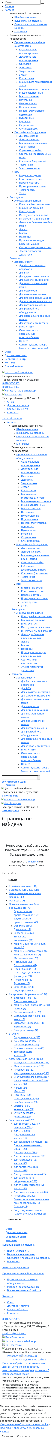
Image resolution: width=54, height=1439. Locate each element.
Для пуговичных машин (33, 305)
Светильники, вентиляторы (35, 247)
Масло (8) (19, 1091)
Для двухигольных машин (34, 276)
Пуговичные (26, 118)
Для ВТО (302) (22, 1131)
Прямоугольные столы (32, 186)
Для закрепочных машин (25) (31, 1141)
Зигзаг (23, 74)
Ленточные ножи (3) (26, 1001)
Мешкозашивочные (31, 92)
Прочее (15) (21, 1206)
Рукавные (24, 121)
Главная (9, 6)
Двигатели (25, 67)
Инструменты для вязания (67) (32, 1077)
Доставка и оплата (16, 355)
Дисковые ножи (28, 135)
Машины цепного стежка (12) (31, 951)
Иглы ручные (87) (24, 1069)
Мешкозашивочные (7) (27, 954)
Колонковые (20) (23, 940)
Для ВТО (24, 272)
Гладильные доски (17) (27, 1037)
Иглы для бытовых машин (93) (31, 1062)
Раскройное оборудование (30, 132)
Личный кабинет (14, 366)
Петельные (25, 100)
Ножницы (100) (22, 1095)
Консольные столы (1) (27, 1041)
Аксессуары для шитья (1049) (26, 1059)
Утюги (22, 193)
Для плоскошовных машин (35, 297)
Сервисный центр (15, 359)
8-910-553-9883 (11, 383)
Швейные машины (25, 17)
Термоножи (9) (22, 1026)
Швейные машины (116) (23, 886)
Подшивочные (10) (25, 969)
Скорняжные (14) (24, 987)
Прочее (23, 341)
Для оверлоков (28, 290)
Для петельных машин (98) (29, 1156)
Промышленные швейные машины (23, 1273)
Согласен (7, 1436)
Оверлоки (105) (23, 925)
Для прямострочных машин (35, 301)
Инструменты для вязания (34, 218)
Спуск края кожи (28, 128)
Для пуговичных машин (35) (30, 1174)
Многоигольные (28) (26, 958)
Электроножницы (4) (26, 1030)
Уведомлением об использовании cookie (24, 1424)
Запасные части (23, 261)
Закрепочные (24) (24, 933)
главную (33, 861)
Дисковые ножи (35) (25, 997)
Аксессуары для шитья (27, 200)
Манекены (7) (17, 900)
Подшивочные (27, 107)
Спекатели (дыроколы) (32, 161)
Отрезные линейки (30, 150)
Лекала (23, 229)
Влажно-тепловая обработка (24, 1290)
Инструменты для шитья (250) (31, 1073)
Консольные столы (30, 179)
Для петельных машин (32, 294)
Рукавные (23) (22, 983)
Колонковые (26, 78)
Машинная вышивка (31, 207)
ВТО (16, 171)
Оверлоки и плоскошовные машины (28, 1258)
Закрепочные (27, 71)
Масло (23, 233)
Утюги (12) (20, 1055)
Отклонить (23, 1436)
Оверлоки (25, 64)
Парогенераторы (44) (26, 1044)
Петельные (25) (23, 961)
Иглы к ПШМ (26, 326)
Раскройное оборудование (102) (28, 994)
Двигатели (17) (22, 929)
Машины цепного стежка (34, 89)
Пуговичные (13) (23, 979)
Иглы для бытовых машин (34, 204)
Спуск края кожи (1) (25, 990)
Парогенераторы (29, 182)
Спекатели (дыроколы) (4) (29, 1023)
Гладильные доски (30, 175)
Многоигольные (29, 96)
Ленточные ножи (29, 139)
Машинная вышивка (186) (29, 1066)
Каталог (9, 10)
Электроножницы (29, 168)
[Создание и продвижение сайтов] (36, 1357)
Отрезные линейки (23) (27, 1012)
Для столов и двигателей (33, 323)
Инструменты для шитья (33, 215)
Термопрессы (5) (23, 1051)
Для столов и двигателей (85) (31, 1192)
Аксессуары (16, 197)
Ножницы (25, 236)
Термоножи (26, 164)
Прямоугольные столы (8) (29, 1048)
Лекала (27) (20, 1087)
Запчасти (15, 258)
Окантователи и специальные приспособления (29, 334)
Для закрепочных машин (34, 279)
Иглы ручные (27, 211)
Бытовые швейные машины (18, 1244)
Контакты (10, 362)
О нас (8, 351)
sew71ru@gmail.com (14, 781)
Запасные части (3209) (22, 1120)
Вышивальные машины (28, 20)
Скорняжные (26, 125)
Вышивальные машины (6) (24, 889)
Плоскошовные (28, 103)
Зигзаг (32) (20, 936)
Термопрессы (27, 189)
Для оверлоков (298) (26, 1152)
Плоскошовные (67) (25, 965)
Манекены (20, 31)
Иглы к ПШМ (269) (24, 1195)
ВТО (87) (14, 1033)
